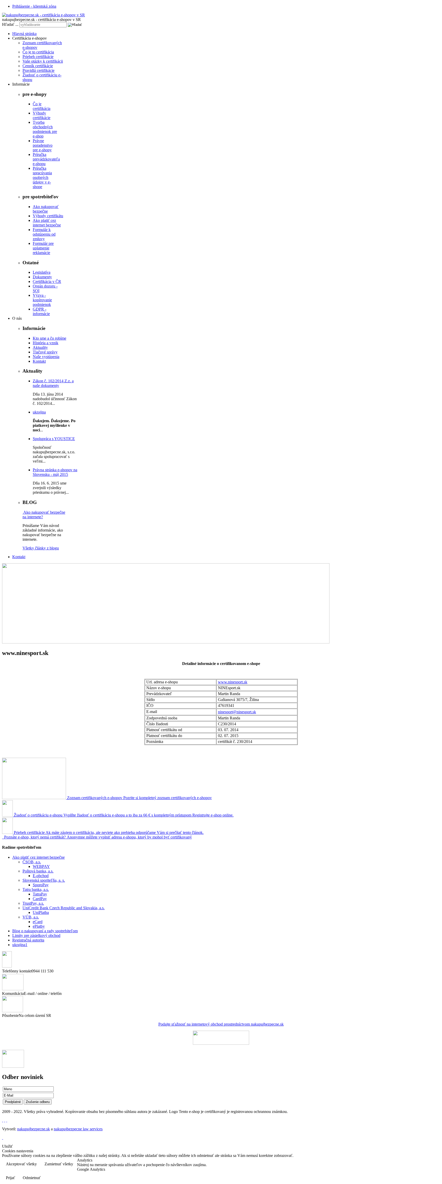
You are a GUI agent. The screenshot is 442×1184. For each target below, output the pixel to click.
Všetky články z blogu (41, 548)
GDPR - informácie (41, 311)
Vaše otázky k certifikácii (43, 61)
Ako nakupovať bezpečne (46, 208)
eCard (37, 921)
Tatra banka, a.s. (36, 889)
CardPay (40, 898)
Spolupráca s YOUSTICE (54, 438)
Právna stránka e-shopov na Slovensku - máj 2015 (55, 472)
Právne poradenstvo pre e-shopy (42, 145)
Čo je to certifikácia (38, 52)
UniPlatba (41, 912)
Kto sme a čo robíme (49, 338)
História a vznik (45, 343)
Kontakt (39, 361)
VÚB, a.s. (31, 917)
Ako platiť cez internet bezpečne (47, 222)
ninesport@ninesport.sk (237, 712)
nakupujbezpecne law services (78, 1129)
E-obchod (41, 875)
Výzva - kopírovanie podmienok (42, 300)
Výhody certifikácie (41, 115)
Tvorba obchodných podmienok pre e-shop (45, 129)
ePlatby (39, 926)
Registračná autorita (28, 940)
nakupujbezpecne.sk (33, 1129)
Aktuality (40, 347)
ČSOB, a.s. (32, 862)
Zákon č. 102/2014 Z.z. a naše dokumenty (53, 383)
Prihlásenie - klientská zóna (34, 6)
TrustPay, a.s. (33, 903)
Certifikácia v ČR (47, 281)
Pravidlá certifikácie (38, 70)
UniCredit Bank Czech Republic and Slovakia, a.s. (64, 908)
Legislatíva (41, 272)
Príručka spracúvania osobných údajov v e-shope (42, 177)
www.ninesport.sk (232, 682)
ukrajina (39, 412)
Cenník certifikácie (38, 66)
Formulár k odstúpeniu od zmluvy (44, 234)
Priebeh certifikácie (38, 56)
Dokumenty (42, 277)
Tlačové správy (45, 352)
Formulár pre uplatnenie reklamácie (43, 248)
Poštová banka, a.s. (38, 871)
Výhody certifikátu (48, 216)
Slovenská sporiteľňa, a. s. (44, 880)
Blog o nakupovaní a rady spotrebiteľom (45, 931)
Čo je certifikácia (41, 106)
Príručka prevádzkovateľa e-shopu (46, 159)
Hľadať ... (10, 24)
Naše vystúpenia (46, 356)
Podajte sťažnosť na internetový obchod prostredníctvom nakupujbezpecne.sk (221, 1024)
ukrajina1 (19, 944)
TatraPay (40, 894)
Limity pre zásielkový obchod (36, 935)
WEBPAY (41, 866)
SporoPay (41, 885)
